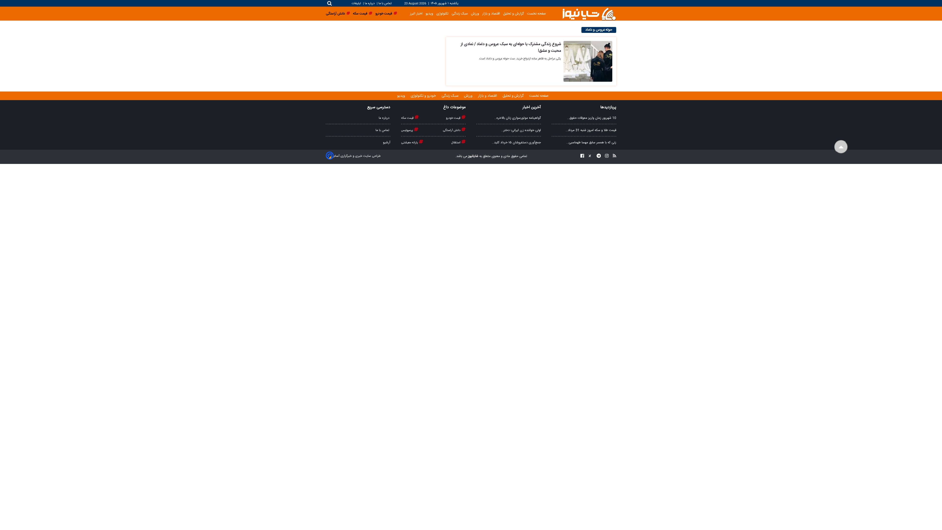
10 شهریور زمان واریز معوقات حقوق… (591, 118)
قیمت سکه (407, 118)
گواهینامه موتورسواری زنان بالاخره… (517, 118)
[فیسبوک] (582, 156)
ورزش (475, 13)
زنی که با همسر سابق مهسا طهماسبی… (591, 142)
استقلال (456, 142)
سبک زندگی (460, 13)
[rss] (613, 156)
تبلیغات (357, 3)
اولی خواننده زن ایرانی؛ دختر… (521, 130)
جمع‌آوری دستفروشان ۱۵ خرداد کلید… (516, 142)
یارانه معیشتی (410, 142)
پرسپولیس (407, 130)
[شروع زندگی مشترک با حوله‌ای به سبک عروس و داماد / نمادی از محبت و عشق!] (587, 61)
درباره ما (370, 3)
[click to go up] (841, 147)
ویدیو (429, 13)
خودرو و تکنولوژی (424, 96)
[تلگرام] (597, 156)
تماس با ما (385, 3)
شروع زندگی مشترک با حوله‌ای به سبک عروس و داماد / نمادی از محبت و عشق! (511, 47)
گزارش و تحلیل (513, 13)
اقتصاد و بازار (491, 13)
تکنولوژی (442, 13)
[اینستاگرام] (605, 156)
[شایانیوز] (589, 14)
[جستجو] (329, 3)
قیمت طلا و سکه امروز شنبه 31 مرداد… (591, 130)
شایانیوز (472, 156)
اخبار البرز (416, 13)
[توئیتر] (588, 156)
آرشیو (386, 142)
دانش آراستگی (452, 130)
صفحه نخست (536, 13)
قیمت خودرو (453, 118)
